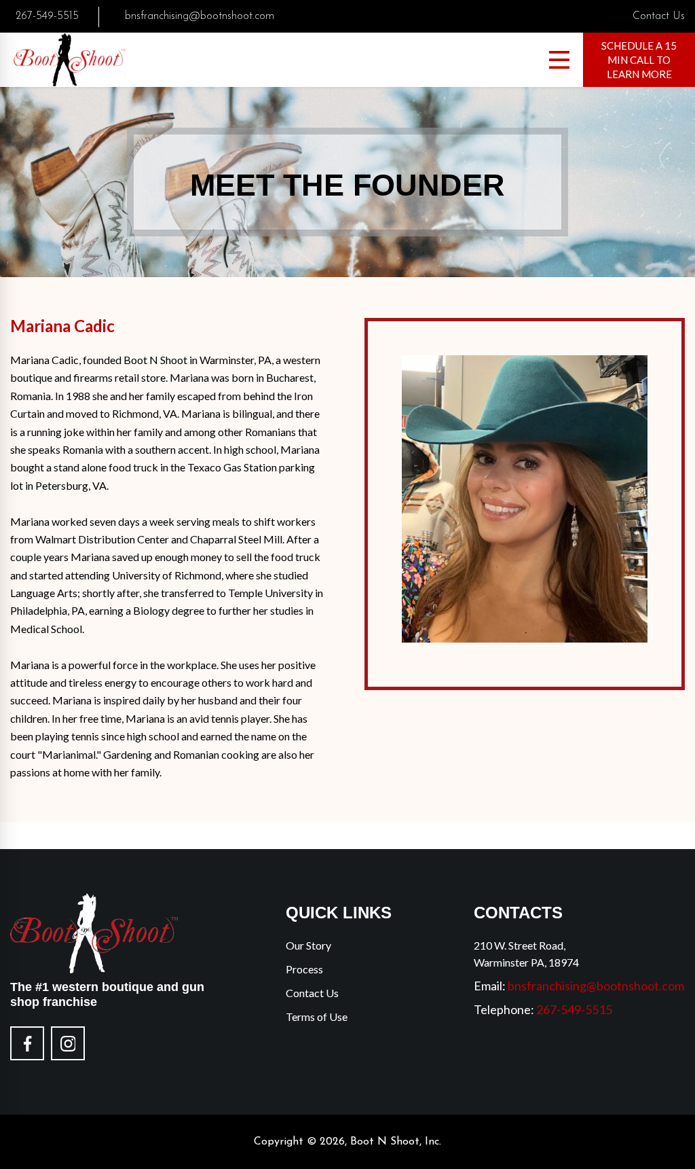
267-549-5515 (47, 16)
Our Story (308, 945)
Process (304, 969)
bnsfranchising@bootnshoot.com (199, 16)
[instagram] (68, 1043)
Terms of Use (317, 1016)
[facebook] (27, 1043)
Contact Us (659, 16)
